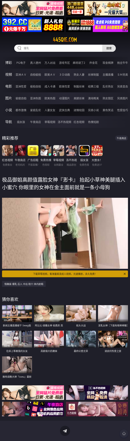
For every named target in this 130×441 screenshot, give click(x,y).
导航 (8, 122)
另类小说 (93, 110)
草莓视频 (50, 122)
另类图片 (122, 98)
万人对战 (50, 63)
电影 (8, 86)
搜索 (109, 48)
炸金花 (93, 63)
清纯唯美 (93, 98)
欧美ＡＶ (50, 74)
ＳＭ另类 (122, 74)
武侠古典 (64, 110)
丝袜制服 (93, 74)
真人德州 (35, 63)
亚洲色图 (35, 98)
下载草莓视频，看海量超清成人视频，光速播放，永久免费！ (65, 273)
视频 (8, 74)
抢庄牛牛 (122, 63)
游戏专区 (64, 63)
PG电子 (21, 63)
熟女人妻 (79, 74)
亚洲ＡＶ (21, 74)
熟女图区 (108, 98)
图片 (8, 98)
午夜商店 (35, 122)
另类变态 (122, 86)
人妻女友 (50, 110)
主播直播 (108, 74)
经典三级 (93, 86)
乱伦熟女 (108, 86)
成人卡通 (50, 86)
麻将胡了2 (79, 63)
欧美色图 (50, 98)
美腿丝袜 (79, 98)
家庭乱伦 (35, 110)
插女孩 (21, 122)
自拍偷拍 (35, 74)
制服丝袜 (79, 86)
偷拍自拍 (35, 86)
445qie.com (65, 39)
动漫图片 (64, 98)
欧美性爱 (64, 86)
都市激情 (21, 110)
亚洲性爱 (21, 86)
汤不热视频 (64, 122)
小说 (8, 110)
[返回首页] (124, 433)
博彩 (8, 62)
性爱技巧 (122, 110)
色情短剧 (93, 122)
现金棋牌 (108, 63)
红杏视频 (79, 122)
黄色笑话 (108, 110)
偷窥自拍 (21, 98)
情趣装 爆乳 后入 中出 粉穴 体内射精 (23, 284)
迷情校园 (79, 110)
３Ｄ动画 (64, 74)
